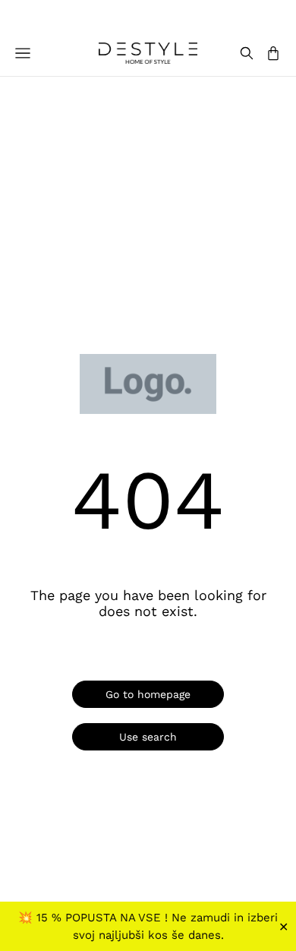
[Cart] (273, 53)
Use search (148, 737)
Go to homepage (148, 694)
